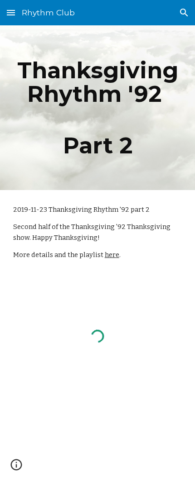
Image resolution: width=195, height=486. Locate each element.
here (112, 255)
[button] (11, 12)
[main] (98, 108)
